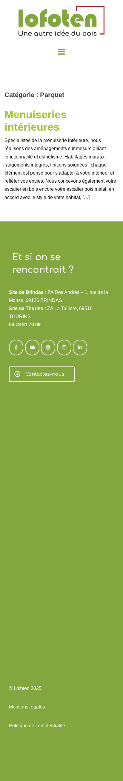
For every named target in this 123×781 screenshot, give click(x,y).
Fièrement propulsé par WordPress (41, 765)
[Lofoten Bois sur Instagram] (64, 347)
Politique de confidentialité (37, 725)
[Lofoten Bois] (61, 22)
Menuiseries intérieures (35, 120)
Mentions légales (27, 706)
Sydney (109, 765)
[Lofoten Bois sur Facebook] (16, 347)
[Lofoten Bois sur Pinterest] (48, 347)
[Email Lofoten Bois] (32, 347)
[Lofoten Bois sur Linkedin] (80, 347)
